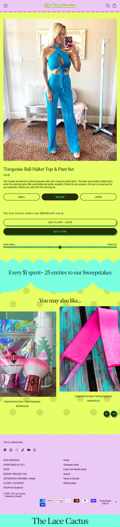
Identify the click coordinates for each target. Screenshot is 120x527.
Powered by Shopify (13, 496)
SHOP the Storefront (13, 487)
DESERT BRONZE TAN (15, 474)
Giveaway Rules (71, 464)
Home (66, 460)
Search (66, 474)
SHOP (6, 469)
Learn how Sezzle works (74, 469)
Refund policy (69, 483)
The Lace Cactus (18, 493)
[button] (108, 5)
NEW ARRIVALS (11, 460)
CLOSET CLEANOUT (13, 483)
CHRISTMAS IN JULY (14, 464)
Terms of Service (71, 478)
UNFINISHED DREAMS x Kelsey (19, 478)
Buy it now (60, 231)
